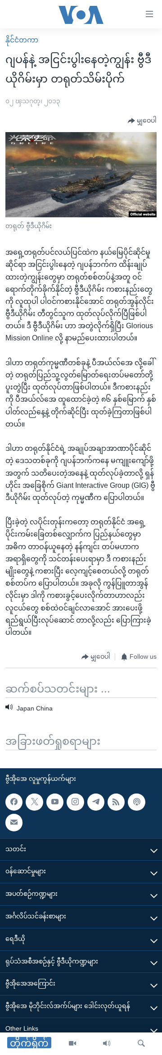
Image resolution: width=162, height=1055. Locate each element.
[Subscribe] (13, 822)
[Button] (142, 121)
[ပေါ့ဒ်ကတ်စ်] (136, 802)
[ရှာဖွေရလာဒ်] (141, 1043)
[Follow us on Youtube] (54, 802)
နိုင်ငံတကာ (21, 40)
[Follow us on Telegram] (95, 802)
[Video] (72, 1043)
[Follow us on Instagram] (75, 802)
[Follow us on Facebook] (13, 802)
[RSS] (116, 802)
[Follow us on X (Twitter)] (34, 802)
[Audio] (106, 1043)
